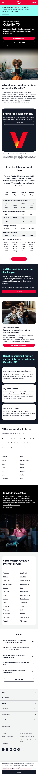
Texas (22, 606)
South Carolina (25, 595)
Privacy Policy (15, 768)
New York (23, 577)
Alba (3, 464)
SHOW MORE (19, 680)
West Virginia (24, 617)
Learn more (5, 14)
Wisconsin (23, 621)
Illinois (5, 595)
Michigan (6, 606)
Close (19, 772)
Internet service (12, 376)
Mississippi (7, 614)
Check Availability (19, 38)
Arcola (22, 464)
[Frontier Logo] (19, 2)
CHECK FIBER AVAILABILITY (19, 345)
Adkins (4, 460)
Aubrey (22, 471)
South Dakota (24, 599)
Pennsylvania (24, 592)
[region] (19, 769)
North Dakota (24, 584)
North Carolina (25, 580)
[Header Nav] (3, 2)
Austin (22, 475)
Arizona (5, 577)
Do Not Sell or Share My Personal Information (28, 740)
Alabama (6, 573)
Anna (21, 456)
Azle (21, 479)
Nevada (5, 621)
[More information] (17, 12)
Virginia (22, 614)
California (6, 580)
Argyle (22, 468)
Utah (21, 610)
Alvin (3, 471)
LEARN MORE (19, 123)
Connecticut (7, 584)
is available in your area (21, 102)
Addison (4, 456)
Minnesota (6, 610)
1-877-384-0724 (20, 42)
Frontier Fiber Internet (19, 94)
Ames (3, 475)
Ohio (21, 588)
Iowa (4, 603)
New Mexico (24, 573)
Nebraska (6, 617)
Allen (3, 468)
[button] (35, 10)
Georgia (6, 592)
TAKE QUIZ (19, 291)
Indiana (5, 599)
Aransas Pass (24, 460)
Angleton (5, 479)
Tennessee (23, 603)
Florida (5, 588)
